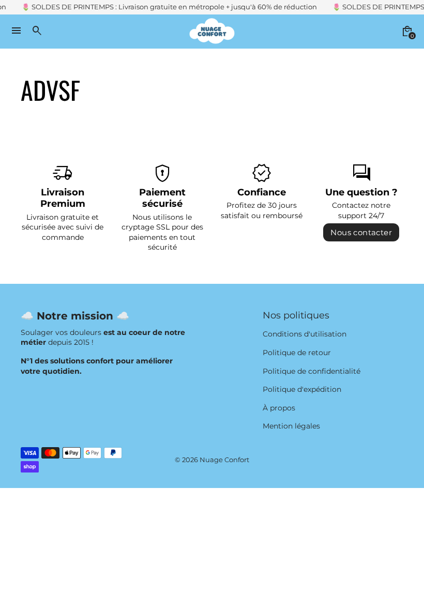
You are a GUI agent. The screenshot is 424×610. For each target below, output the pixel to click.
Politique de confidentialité (311, 371)
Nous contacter (361, 232)
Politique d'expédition (302, 389)
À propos (279, 408)
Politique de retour (297, 352)
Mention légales (291, 426)
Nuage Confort (224, 460)
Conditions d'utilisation (304, 334)
